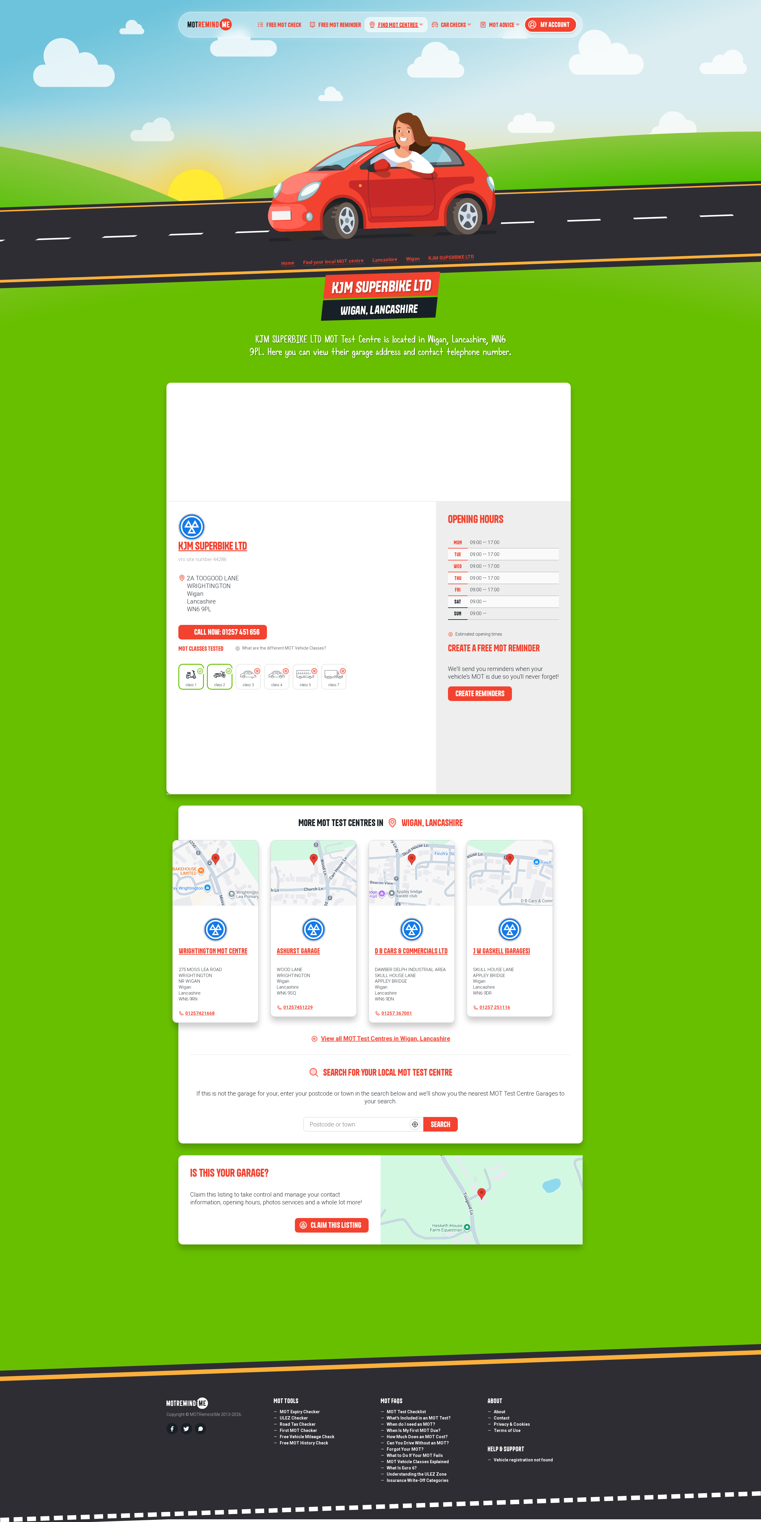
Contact (502, 1418)
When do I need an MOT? (411, 1424)
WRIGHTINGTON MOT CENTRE (213, 951)
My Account (554, 25)
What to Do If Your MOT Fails (415, 1455)
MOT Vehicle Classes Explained (418, 1461)
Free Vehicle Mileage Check (307, 1436)
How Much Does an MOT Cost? (417, 1436)
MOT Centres (398, 24)
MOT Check (283, 24)
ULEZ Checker (294, 1418)
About (499, 1411)
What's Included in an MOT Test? (419, 1418)
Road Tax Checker (298, 1424)
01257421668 (200, 1013)
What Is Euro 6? (402, 1468)
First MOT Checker (298, 1430)
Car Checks (453, 24)
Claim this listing (335, 1225)
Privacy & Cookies (512, 1424)
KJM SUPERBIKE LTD (212, 545)
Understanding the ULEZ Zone (416, 1474)
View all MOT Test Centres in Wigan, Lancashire (385, 1038)
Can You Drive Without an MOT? (418, 1443)
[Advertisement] (301, 740)
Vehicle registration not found (523, 1460)
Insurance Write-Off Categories (418, 1480)
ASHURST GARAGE (298, 951)
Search (440, 1124)
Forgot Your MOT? (405, 1449)
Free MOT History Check (304, 1443)
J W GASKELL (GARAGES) (501, 951)
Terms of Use (507, 1430)
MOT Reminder (339, 24)
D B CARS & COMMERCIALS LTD (411, 951)
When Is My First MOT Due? (414, 1430)
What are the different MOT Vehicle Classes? (284, 648)
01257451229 (298, 1007)
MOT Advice (501, 24)
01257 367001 (396, 1013)
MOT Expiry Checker (300, 1411)
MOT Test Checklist (406, 1411)
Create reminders (479, 693)
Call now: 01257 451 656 (226, 632)
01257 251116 (494, 1007)
